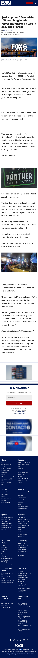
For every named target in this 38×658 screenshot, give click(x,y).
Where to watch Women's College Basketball (23, 621)
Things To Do (21, 543)
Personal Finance (6, 498)
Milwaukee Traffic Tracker (23, 509)
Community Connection (21, 554)
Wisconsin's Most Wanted (6, 465)
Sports (4, 514)
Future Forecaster (23, 478)
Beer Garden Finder (23, 545)
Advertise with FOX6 (7, 603)
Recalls (3, 496)
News (3, 460)
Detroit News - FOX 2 (7, 580)
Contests (20, 571)
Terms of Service (20, 413)
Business (4, 500)
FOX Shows (21, 536)
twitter (14, 640)
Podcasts (4, 472)
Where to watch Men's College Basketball (24, 617)
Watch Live (29, 3)
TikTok (3, 552)
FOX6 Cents (4, 494)
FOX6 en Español (6, 483)
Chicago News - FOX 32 (7, 574)
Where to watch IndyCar (22, 613)
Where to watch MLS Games (24, 630)
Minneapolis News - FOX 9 (7, 577)
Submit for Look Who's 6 (24, 492)
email (27, 640)
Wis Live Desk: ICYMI (24, 521)
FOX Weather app (23, 472)
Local (3, 462)
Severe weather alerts (24, 462)
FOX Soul (20, 532)
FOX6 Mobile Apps (23, 575)
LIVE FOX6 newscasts (24, 519)
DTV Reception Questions (22, 591)
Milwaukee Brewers (7, 517)
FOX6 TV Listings (22, 523)
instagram (17, 640)
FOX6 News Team (23, 577)
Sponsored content (6, 607)
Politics (3, 475)
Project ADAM (22, 552)
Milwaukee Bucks (6, 528)
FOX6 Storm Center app (23, 465)
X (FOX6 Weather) (6, 564)
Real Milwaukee (22, 498)
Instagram (4, 549)
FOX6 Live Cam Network (22, 469)
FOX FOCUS (4, 605)
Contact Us (22, 568)
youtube (24, 640)
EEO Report (21, 581)
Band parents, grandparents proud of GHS (14, 59)
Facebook (4, 547)
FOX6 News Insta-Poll (7, 477)
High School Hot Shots (7, 525)
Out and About (22, 500)
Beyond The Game (6, 523)
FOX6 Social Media (6, 542)
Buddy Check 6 (22, 549)
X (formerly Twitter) (7, 558)
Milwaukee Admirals (7, 530)
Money (4, 489)
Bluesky (3, 556)
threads (20, 640)
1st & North (4, 521)
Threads (3, 554)
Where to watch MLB (24, 607)
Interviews (20, 502)
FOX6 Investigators (6, 468)
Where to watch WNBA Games (24, 626)
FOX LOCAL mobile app (6, 479)
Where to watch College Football (22, 604)
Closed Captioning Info (24, 588)
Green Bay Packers (6, 519)
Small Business (5, 502)
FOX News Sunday (23, 534)
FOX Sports (21, 530)
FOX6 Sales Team (6, 601)
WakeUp (21, 489)
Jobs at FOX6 (21, 579)
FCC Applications (22, 586)
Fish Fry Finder (22, 547)
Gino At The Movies (23, 506)
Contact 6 (4, 492)
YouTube (4, 545)
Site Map (3, 485)
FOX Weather (21, 474)
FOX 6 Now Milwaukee (6, 32)
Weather (21, 460)
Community (22, 541)
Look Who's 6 (21, 495)
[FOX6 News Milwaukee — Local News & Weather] (6, 3)
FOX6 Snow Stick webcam (22, 481)
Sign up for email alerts (24, 573)
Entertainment (5, 470)
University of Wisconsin (19, 32)
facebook (10, 640)
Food (19, 504)
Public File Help (22, 584)
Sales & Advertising (6, 597)
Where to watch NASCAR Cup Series (23, 609)
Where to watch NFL (23, 601)
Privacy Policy (21, 411)
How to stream (22, 517)
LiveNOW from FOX (23, 525)
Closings (20, 476)
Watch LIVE (22, 514)
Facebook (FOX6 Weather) (6, 561)
